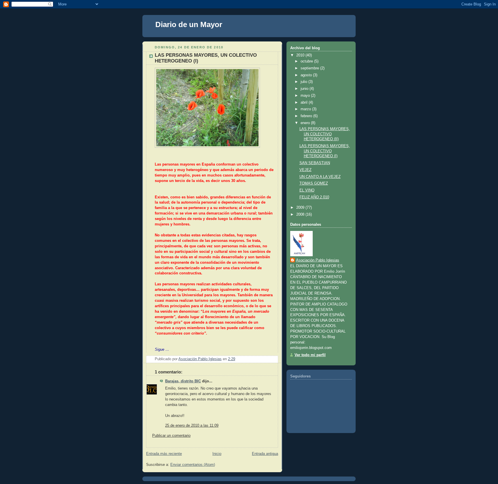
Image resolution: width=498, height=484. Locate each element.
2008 (300, 214)
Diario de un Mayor (188, 24)
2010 (300, 55)
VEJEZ (305, 170)
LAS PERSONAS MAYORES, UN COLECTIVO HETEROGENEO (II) (324, 134)
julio (304, 82)
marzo (306, 109)
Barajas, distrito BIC (183, 381)
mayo (306, 96)
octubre (307, 61)
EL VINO (306, 190)
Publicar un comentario (171, 436)
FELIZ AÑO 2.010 (314, 197)
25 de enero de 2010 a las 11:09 (191, 426)
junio (305, 89)
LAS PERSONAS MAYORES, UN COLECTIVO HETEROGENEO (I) (324, 151)
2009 (300, 208)
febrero (307, 116)
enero (306, 123)
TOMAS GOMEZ (313, 183)
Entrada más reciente (164, 454)
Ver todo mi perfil (310, 355)
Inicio (216, 454)
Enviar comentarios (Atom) (192, 465)
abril (305, 102)
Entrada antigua (265, 454)
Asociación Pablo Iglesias (317, 260)
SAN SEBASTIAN (314, 163)
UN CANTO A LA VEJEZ (320, 177)
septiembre (310, 68)
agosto (307, 75)
